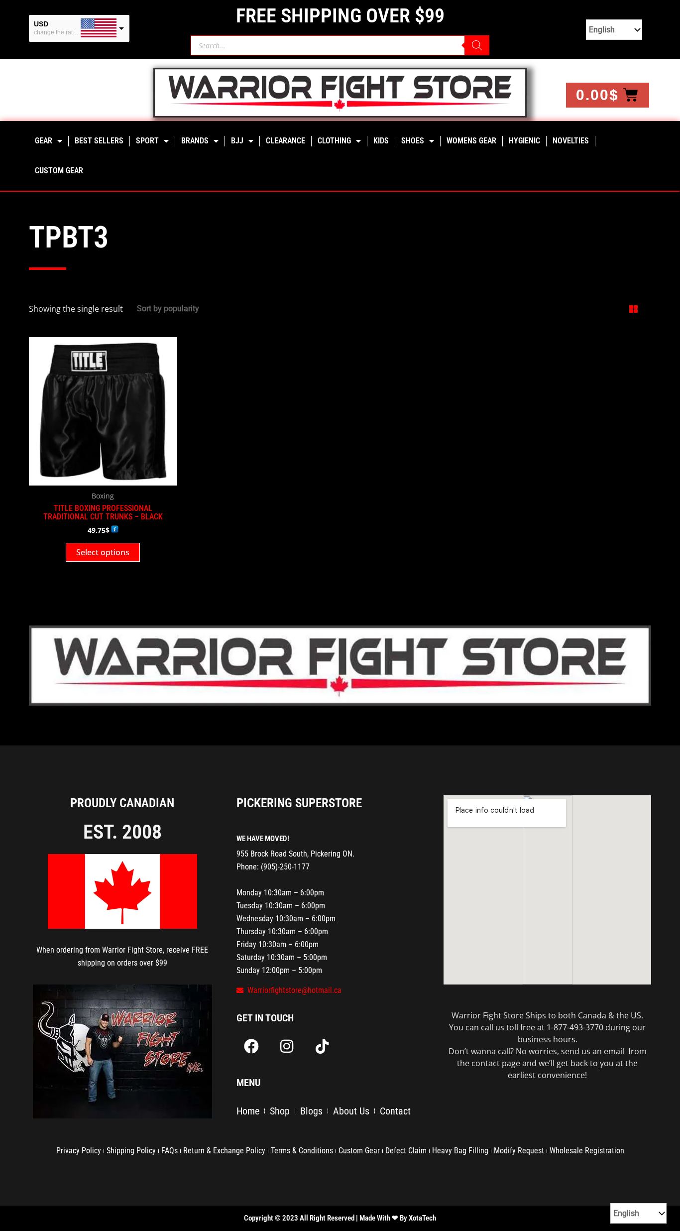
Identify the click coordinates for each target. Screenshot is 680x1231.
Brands (195, 140)
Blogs (311, 1111)
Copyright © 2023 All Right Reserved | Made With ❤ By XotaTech (340, 1218)
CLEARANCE (285, 140)
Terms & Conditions (302, 1150)
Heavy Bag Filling (460, 1150)
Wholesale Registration (587, 1150)
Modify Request (519, 1150)
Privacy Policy (78, 1150)
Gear (43, 140)
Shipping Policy (131, 1150)
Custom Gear (59, 170)
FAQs (169, 1150)
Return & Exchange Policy (224, 1150)
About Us (351, 1111)
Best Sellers (99, 140)
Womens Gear (471, 140)
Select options (102, 552)
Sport (147, 140)
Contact (395, 1111)
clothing (334, 140)
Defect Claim (406, 1150)
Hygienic (524, 140)
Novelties (571, 140)
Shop (280, 1111)
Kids (381, 140)
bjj (237, 140)
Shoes (412, 140)
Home (247, 1111)
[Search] (476, 45)
